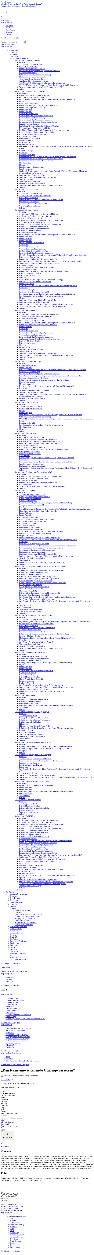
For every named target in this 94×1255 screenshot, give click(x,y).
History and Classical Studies (11, 1118)
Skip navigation (6, 22)
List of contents (12, 1126)
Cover (3, 1126)
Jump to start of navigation (10, 38)
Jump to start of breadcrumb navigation (15, 1065)
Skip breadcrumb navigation (11, 1053)
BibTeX (4, 1122)
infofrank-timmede (9, 1204)
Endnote (11, 1122)
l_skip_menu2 (6, 967)
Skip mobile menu (7, 44)
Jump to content (6, 2)
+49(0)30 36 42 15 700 (14, 1206)
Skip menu (5, 20)
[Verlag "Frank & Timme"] (21, 4)
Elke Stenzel (5, 1080)
